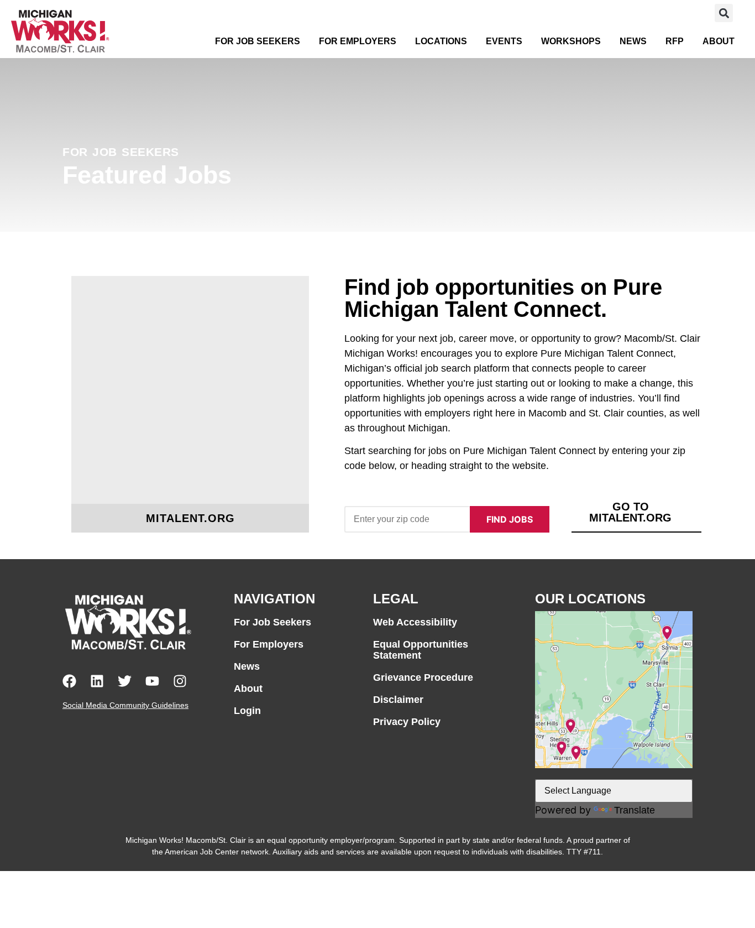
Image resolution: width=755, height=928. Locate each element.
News (633, 41)
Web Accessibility (415, 622)
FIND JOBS (509, 519)
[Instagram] (180, 681)
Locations (441, 41)
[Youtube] (152, 681)
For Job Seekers (257, 41)
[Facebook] (69, 681)
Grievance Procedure (423, 677)
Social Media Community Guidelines (125, 705)
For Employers (357, 41)
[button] (724, 13)
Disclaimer (398, 699)
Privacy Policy (407, 721)
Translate (634, 810)
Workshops (571, 41)
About (718, 41)
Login (247, 710)
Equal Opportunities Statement (420, 650)
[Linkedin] (97, 681)
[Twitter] (125, 681)
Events (504, 41)
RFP (674, 41)
